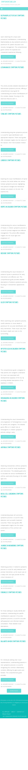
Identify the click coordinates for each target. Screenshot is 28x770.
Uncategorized (6, 63)
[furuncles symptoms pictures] (14, 601)
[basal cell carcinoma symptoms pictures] (14, 506)
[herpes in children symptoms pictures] (14, 216)
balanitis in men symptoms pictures (13, 641)
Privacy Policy (6, 714)
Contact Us (20, 712)
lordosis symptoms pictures (11, 160)
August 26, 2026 (21, 296)
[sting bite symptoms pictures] (14, 123)
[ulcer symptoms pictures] (14, 311)
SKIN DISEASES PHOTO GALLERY (18, 716)
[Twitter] (11, 708)
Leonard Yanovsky (8, 61)
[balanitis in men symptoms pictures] (14, 650)
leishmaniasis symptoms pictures (12, 67)
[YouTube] (14, 708)
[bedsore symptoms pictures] (14, 262)
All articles (5, 712)
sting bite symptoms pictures (11, 114)
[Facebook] (17, 708)
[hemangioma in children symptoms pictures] (14, 410)
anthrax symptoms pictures (11, 447)
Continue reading (7, 57)
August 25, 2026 (21, 441)
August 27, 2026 (21, 154)
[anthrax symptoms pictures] (14, 456)
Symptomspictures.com (8, 2)
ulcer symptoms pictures (9, 302)
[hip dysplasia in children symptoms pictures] (14, 361)
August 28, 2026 (21, 61)
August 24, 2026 (21, 586)
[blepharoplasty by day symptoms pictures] (14, 27)
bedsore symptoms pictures (10, 253)
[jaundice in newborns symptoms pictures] (14, 557)
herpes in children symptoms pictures (14, 207)
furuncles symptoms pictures (11, 592)
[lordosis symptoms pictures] (14, 169)
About (13, 712)
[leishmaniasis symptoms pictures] (14, 76)
